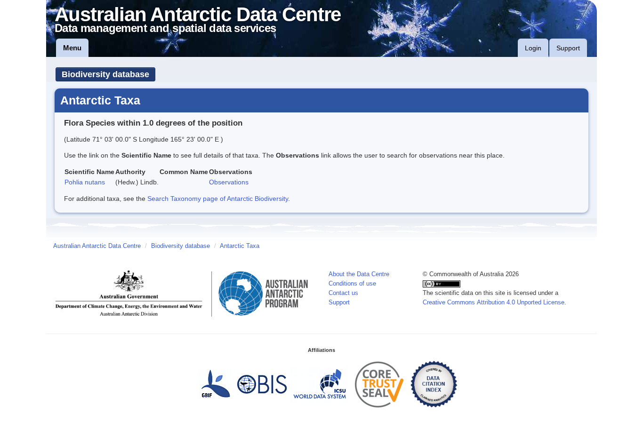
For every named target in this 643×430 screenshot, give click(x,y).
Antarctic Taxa (239, 246)
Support (568, 48)
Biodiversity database (105, 74)
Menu (72, 48)
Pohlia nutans (84, 182)
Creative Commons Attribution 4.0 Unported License (493, 302)
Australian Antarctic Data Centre (97, 246)
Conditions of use (352, 283)
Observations (229, 182)
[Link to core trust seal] (379, 384)
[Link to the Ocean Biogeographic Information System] (262, 384)
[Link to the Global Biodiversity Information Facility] (215, 384)
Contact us (343, 293)
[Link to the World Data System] (319, 384)
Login (533, 48)
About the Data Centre (359, 274)
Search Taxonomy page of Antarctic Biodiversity (217, 198)
